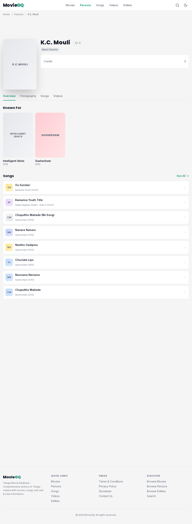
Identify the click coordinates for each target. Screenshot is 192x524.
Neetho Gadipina (26, 244)
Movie (13, 5)
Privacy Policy (107, 486)
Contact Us (105, 496)
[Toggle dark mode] (185, 5)
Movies (70, 5)
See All (181, 175)
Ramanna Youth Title (29, 200)
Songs (100, 5)
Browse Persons (157, 486)
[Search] (177, 5)
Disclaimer (105, 491)
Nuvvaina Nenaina (27, 274)
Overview (9, 96)
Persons (85, 5)
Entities (127, 5)
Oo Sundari (22, 185)
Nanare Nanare (25, 229)
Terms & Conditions (111, 481)
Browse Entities (156, 491)
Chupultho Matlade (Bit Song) (34, 215)
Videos (113, 5)
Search (151, 496)
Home (6, 14)
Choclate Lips (24, 259)
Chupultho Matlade (28, 289)
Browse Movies (156, 481)
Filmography (28, 96)
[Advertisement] (96, 26)
